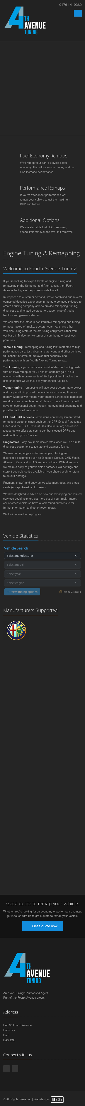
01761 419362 (70, 4)
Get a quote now (44, 925)
